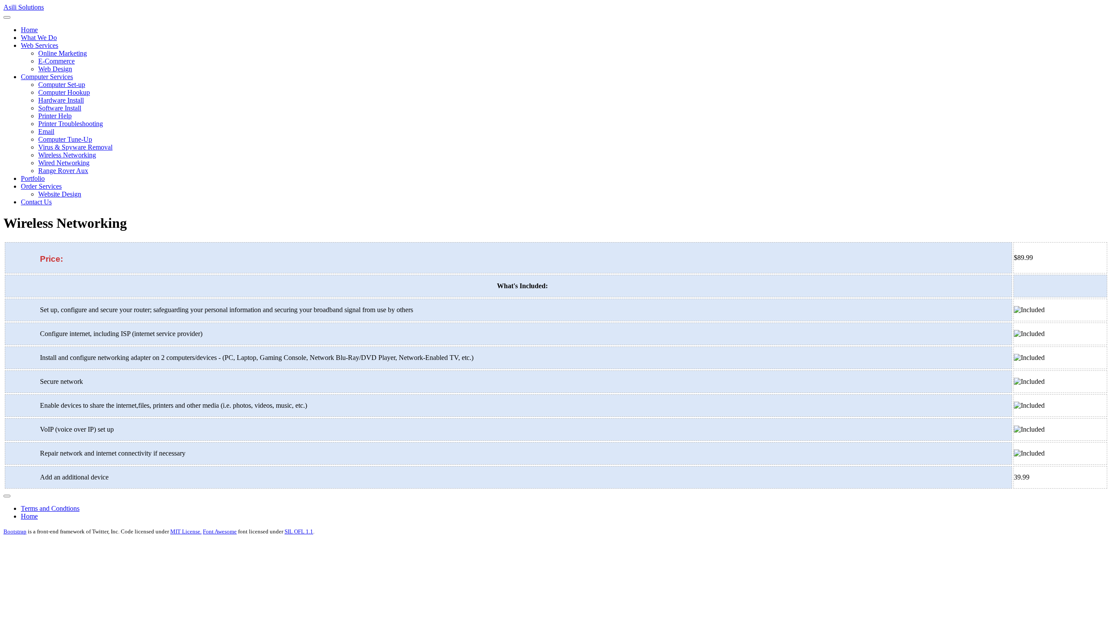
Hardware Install (61, 100)
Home (29, 29)
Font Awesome (220, 531)
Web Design (55, 69)
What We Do (39, 37)
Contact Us (36, 202)
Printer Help (55, 116)
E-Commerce (56, 61)
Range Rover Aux (63, 170)
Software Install (59, 108)
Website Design (59, 194)
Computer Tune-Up (65, 139)
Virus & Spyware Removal (75, 147)
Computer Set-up (61, 84)
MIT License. (186, 531)
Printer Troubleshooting (70, 123)
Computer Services (47, 76)
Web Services (39, 45)
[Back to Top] (6, 496)
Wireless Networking (67, 155)
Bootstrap (14, 531)
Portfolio (33, 178)
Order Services (41, 186)
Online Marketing (62, 53)
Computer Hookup (64, 92)
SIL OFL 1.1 (299, 531)
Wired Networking (63, 162)
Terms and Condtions (50, 508)
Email (46, 131)
